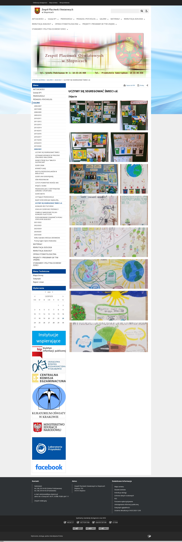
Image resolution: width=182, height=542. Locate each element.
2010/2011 (37, 118)
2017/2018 (37, 140)
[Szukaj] (142, 11)
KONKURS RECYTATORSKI (44, 206)
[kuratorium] (49, 417)
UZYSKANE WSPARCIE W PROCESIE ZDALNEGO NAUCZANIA (47, 156)
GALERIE (103, 19)
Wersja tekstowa (64, 2)
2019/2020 (37, 146)
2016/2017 (37, 137)
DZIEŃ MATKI (40, 194)
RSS (115, 499)
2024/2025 (37, 232)
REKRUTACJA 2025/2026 (133, 19)
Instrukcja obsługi (120, 493)
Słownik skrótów (120, 490)
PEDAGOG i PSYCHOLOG (86, 19)
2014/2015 (37, 131)
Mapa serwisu (53, 2)
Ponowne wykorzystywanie (123, 501)
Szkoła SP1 (52, 19)
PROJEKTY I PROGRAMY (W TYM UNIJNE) (98, 24)
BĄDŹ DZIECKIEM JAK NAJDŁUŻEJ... (47, 200)
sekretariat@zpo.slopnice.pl (48, 494)
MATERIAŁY (115, 19)
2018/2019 (37, 143)
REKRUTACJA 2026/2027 (41, 24)
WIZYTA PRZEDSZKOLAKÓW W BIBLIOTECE (46, 172)
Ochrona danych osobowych (124, 496)
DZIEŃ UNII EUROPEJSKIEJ (44, 176)
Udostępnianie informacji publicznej (126, 504)
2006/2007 (37, 106)
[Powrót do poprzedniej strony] (147, 85)
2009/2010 (37, 115)
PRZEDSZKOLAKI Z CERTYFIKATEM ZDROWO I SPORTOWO (47, 190)
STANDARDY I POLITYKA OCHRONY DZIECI (49, 29)
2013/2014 (37, 128)
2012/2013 (37, 124)
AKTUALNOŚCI (38, 19)
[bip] (49, 358)
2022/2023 (37, 225)
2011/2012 (37, 121)
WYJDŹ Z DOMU (40, 186)
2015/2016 (37, 134)
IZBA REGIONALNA (41, 180)
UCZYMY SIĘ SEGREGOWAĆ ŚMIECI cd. (48, 203)
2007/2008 (37, 109)
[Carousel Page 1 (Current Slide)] (51, 73)
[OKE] (49, 372)
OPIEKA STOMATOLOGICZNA (66, 24)
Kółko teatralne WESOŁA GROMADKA (47, 238)
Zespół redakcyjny (40, 501)
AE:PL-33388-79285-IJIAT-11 (59, 496)
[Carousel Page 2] (53, 73)
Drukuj (142, 85)
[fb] (49, 472)
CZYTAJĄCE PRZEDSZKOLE (44, 197)
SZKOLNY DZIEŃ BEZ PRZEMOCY (47, 209)
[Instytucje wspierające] (49, 344)
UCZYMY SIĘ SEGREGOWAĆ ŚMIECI (47, 152)
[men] (49, 435)
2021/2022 (37, 222)
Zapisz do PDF (130, 85)
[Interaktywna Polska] (149, 536)
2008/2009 (37, 112)
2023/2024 (37, 229)
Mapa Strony (38, 275)
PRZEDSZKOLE (66, 19)
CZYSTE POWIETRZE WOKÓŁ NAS (47, 183)
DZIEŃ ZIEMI (39, 165)
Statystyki (37, 278)
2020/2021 (37, 149)
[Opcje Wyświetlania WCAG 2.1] (146, 11)
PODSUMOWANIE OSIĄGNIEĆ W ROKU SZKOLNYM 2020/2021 (48, 218)
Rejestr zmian (38, 282)
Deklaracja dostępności (40, 2)
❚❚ (35, 73)
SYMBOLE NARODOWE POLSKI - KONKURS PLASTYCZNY (46, 213)
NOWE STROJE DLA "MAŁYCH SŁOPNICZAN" (45, 161)
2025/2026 (37, 235)
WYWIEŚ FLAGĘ (40, 168)
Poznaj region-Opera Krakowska (45, 241)
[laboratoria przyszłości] (49, 459)
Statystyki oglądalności (122, 508)
